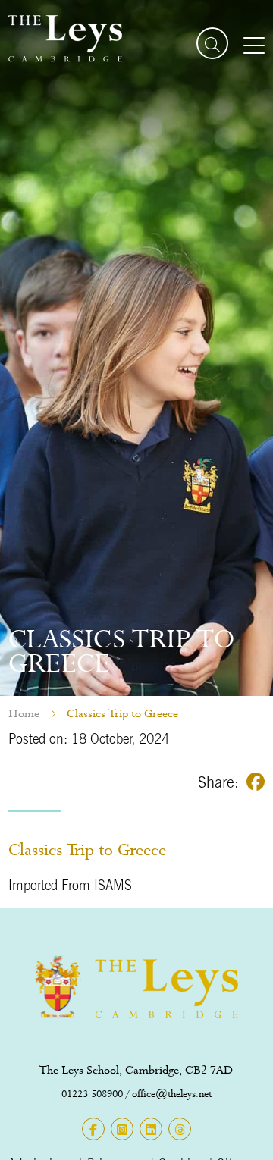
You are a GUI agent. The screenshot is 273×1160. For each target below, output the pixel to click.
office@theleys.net (172, 1093)
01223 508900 (92, 1093)
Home (23, 713)
